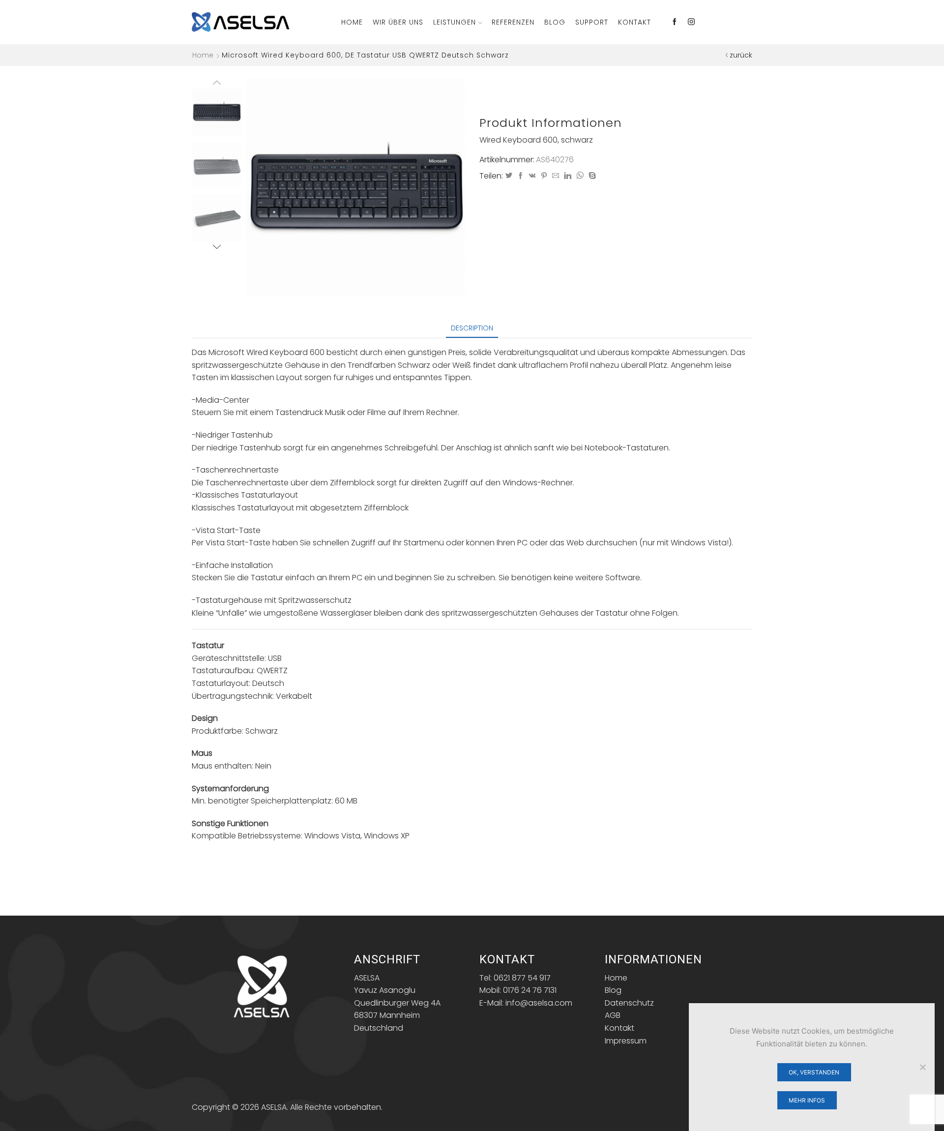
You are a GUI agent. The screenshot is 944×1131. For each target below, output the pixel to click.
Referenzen (513, 22)
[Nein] (922, 1067)
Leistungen (454, 22)
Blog (554, 22)
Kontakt (634, 22)
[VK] (532, 176)
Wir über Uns (398, 22)
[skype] (591, 176)
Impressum (626, 1040)
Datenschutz (629, 1003)
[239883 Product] (216, 166)
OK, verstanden (814, 1072)
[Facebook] (674, 22)
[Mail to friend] (555, 176)
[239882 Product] (216, 111)
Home (352, 22)
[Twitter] (509, 176)
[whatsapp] (580, 176)
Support (591, 22)
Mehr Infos (807, 1100)
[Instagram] (691, 22)
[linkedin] (567, 176)
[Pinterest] (544, 176)
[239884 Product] (216, 219)
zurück (741, 55)
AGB (612, 1015)
